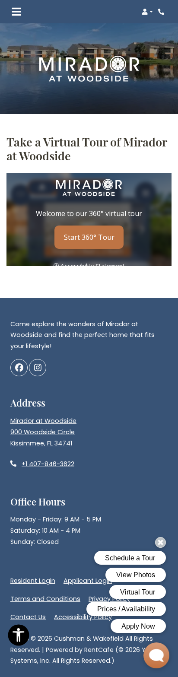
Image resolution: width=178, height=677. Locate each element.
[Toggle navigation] (16, 11)
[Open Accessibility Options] (18, 637)
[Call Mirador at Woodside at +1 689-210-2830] (162, 11)
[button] (147, 11)
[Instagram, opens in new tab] (37, 367)
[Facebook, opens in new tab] (19, 367)
